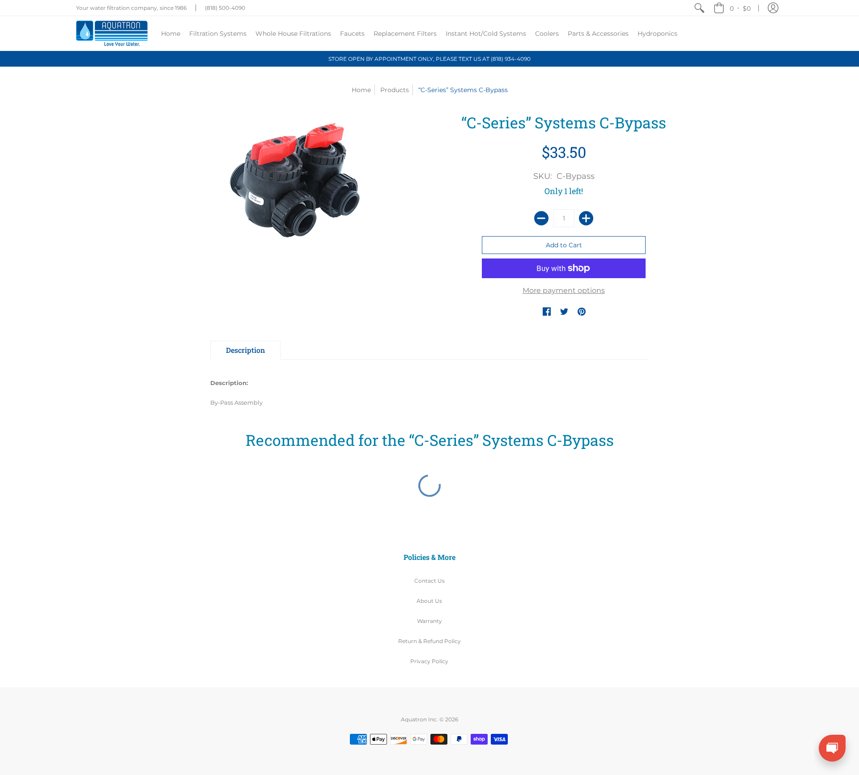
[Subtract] (541, 218)
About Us (429, 600)
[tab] (245, 350)
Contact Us (429, 580)
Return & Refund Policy (429, 641)
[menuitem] (699, 8)
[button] (732, 8)
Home (361, 90)
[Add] (586, 218)
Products (394, 90)
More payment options (564, 290)
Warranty (429, 621)
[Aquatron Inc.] (112, 33)
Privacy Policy (429, 661)
